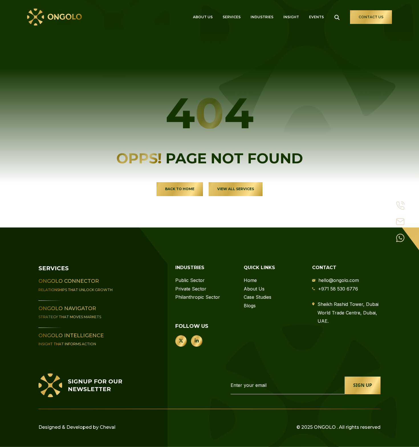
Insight (291, 17)
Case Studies (257, 297)
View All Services (235, 189)
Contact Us (371, 17)
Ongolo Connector (68, 281)
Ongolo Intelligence (71, 335)
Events (316, 17)
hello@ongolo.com (338, 280)
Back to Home (179, 189)
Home (250, 280)
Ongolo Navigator (67, 308)
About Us (203, 17)
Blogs (250, 305)
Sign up (362, 385)
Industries (262, 17)
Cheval (107, 427)
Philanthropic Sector (197, 297)
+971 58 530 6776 (338, 289)
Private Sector (190, 289)
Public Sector (190, 280)
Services (232, 17)
